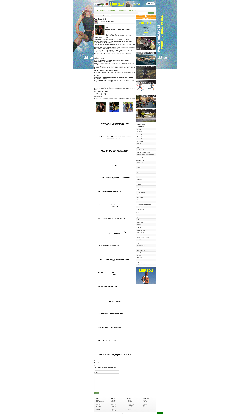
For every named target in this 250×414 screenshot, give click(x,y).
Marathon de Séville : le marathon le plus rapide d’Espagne (146, 96)
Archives (129, 398)
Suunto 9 (138, 177)
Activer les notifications (146, 18)
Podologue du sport (141, 215)
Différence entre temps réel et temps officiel (145, 154)
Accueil (96, 15)
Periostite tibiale (140, 222)
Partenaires (98, 404)
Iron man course (140, 235)
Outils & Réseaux (132, 10)
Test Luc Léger (140, 134)
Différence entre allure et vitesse (143, 152)
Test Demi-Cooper (140, 138)
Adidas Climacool (140, 194)
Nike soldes (139, 255)
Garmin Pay (139, 167)
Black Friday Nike (140, 248)
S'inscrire (151, 15)
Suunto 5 (138, 172)
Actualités (102, 10)
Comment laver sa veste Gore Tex (144, 204)
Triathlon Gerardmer (141, 230)
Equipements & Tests (111, 10)
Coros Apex (139, 184)
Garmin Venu (139, 165)
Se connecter (140, 15)
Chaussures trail (130, 405)
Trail (113, 409)
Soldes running (140, 262)
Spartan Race (114, 410)
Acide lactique (139, 224)
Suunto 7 (138, 174)
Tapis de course (140, 202)
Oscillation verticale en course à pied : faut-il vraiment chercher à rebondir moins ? (146, 82)
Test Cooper (139, 136)
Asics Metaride (140, 197)
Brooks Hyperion (140, 206)
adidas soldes (139, 257)
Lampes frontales (131, 408)
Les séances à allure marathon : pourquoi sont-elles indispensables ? (146, 68)
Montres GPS (130, 406)
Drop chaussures (140, 209)
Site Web (96, 372)
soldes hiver (98, 408)
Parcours (129, 400)
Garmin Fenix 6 (140, 162)
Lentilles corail (139, 219)
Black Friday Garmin (141, 245)
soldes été (98, 409)
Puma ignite (139, 199)
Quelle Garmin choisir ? (141, 264)
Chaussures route (131, 404)
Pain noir (138, 217)
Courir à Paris (139, 239)
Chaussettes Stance (141, 192)
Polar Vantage (139, 179)
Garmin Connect (140, 170)
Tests (101, 15)
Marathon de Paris (140, 232)
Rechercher (151, 13)
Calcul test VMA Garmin (141, 149)
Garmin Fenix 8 (140, 186)
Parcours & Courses (122, 10)
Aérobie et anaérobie (141, 141)
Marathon (113, 408)
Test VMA (139, 129)
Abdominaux (139, 143)
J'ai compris (160, 413)
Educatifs (129, 409)
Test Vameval (139, 131)
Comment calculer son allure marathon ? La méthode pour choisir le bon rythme (147, 111)
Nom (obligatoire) (98, 362)
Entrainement (130, 401)
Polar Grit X (139, 182)
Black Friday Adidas (141, 250)
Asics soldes (139, 260)
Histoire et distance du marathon (143, 237)
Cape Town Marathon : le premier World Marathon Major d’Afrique (146, 53)
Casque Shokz (140, 252)
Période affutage (140, 157)
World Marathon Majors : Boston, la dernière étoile (146, 38)
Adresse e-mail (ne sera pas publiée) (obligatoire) (105, 367)
